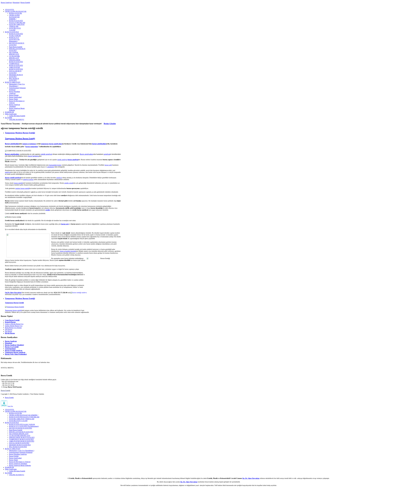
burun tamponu (33, 156)
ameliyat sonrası (28, 179)
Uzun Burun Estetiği (12, 320)
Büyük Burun (10, 333)
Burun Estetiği (25, 2)
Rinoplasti (16, 2)
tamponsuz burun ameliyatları (51, 144)
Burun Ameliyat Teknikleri (14, 345)
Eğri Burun (8, 329)
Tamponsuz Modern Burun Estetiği (20, 133)
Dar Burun (8, 331)
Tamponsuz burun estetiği (13, 310)
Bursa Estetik (9, 397)
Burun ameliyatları (12, 144)
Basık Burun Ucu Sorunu (13, 328)
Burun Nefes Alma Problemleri (16, 354)
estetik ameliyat (46, 154)
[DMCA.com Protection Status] (4, 406)
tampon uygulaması (29, 144)
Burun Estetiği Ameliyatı (13, 350)
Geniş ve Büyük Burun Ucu (14, 324)
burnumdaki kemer (55, 165)
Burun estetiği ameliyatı (13, 178)
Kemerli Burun (10, 322)
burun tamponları (31, 146)
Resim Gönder (110, 123)
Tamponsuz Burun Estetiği (14, 303)
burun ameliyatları (99, 144)
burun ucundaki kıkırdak (68, 251)
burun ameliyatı (73, 159)
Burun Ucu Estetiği (12, 347)
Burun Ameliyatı (6, 2)
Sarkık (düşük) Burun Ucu (13, 326)
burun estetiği (18, 183)
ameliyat (106, 154)
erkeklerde (50, 167)
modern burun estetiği (22, 188)
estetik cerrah (68, 183)
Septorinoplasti (10, 349)
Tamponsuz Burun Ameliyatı (15, 352)
